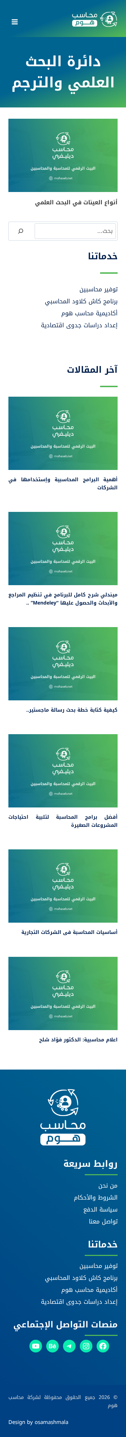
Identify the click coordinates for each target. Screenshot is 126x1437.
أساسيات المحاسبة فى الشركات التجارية (69, 932)
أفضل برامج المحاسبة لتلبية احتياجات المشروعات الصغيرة (63, 821)
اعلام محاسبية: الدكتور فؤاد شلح (78, 1040)
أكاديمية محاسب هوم (89, 313)
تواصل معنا (103, 1221)
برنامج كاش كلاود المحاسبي (81, 301)
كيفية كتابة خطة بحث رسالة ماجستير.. (72, 710)
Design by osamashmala (38, 1422)
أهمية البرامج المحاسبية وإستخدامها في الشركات (63, 483)
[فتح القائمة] (14, 19)
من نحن (108, 1185)
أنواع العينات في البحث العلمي (76, 202)
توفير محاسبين (98, 289)
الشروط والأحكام (96, 1197)
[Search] (20, 231)
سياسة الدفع (100, 1209)
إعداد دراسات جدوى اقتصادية (79, 325)
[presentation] (63, 155)
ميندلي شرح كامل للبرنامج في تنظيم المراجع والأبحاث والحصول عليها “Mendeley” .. (63, 598)
